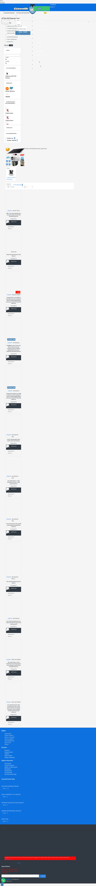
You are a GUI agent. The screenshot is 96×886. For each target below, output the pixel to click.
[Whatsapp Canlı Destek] (6, 853)
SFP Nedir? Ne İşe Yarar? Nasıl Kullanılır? (13, 802)
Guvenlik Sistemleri (9, 12)
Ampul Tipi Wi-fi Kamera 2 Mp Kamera (13, 255)
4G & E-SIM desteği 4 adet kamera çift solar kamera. (13, 440)
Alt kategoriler (11, 68)
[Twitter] (6, 834)
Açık (11, 45)
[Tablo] (7, 184)
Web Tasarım (8, 859)
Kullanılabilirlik (11, 133)
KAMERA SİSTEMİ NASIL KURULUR (11, 811)
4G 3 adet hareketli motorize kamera (14, 582)
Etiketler (9, 127)
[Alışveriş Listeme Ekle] (8, 224)
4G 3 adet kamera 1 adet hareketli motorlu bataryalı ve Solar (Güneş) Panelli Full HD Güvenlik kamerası (13, 664)
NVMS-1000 (5, 819)
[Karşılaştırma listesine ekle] (11, 224)
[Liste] (10, 184)
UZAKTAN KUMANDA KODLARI (10, 786)
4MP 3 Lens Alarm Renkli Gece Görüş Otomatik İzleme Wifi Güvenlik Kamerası (13, 215)
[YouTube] (6, 845)
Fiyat (7, 50)
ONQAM (10, 210)
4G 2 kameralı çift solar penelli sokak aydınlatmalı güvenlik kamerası (13, 525)
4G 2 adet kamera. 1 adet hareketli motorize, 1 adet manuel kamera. (13, 482)
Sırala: (8, 186)
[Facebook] (6, 830)
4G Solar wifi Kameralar (22, 12)
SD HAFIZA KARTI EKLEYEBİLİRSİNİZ (10, 102)
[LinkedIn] (6, 842)
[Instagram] (6, 838)
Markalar (9, 83)
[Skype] (6, 849)
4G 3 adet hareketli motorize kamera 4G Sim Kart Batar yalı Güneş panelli (13, 623)
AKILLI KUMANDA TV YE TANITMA (11, 794)
